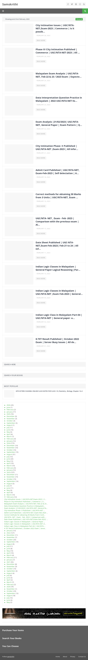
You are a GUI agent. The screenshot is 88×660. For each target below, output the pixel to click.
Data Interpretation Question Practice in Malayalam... (24, 506)
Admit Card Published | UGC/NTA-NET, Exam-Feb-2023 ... (26, 513)
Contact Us (82, 657)
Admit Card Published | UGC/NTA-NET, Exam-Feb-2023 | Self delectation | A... (57, 171)
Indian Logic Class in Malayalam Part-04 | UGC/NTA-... (24, 526)
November (11, 419)
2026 (8, 405)
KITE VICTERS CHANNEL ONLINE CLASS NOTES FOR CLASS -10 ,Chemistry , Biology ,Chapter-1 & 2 (49, 391)
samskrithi (10, 657)
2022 (8, 533)
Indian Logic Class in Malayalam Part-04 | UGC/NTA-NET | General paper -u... (59, 316)
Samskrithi (10, 4)
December (11, 416)
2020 (8, 587)
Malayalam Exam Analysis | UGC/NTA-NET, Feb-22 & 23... (26, 504)
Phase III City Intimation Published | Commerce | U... (24, 501)
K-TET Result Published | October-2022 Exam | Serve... (25, 528)
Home (58, 657)
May (8, 432)
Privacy (72, 657)
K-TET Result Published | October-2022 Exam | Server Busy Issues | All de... (57, 340)
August (9, 425)
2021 (8, 562)
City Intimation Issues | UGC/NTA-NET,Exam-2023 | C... (25, 499)
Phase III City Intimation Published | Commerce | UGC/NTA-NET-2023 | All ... (58, 51)
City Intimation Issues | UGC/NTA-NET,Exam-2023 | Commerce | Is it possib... (55, 28)
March (9, 436)
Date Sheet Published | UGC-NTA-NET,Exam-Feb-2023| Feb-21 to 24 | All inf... (57, 245)
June (8, 407)
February (10, 409)
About (65, 657)
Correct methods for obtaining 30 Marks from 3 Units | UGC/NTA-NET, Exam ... (58, 196)
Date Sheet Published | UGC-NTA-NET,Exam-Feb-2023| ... (26, 519)
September (11, 423)
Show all (79, 19)
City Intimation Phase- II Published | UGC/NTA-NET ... (24, 510)
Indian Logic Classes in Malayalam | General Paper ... (24, 522)
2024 (8, 443)
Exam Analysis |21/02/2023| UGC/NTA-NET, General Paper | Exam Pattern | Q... (59, 123)
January (9, 412)
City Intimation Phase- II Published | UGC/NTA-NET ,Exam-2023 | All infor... (57, 147)
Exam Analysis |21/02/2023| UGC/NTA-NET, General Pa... (26, 508)
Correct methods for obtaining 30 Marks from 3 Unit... (24, 515)
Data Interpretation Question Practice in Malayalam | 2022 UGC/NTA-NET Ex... (59, 99)
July (8, 427)
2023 (8, 472)
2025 (8, 414)
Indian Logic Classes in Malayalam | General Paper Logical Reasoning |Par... (58, 268)
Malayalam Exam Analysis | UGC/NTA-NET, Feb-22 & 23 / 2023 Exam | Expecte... (59, 75)
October (10, 421)
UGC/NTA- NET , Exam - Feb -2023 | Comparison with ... (25, 517)
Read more (41, 40)
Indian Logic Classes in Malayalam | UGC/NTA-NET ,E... (25, 524)
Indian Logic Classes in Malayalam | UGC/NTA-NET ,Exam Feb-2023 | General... (59, 292)
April (8, 434)
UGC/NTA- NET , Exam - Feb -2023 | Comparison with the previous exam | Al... (57, 221)
